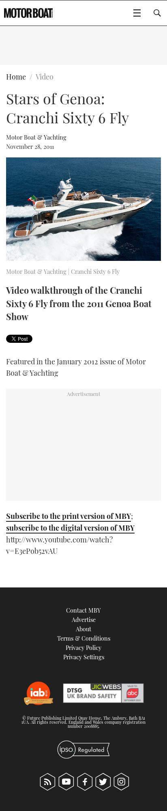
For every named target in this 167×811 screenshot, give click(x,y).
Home (16, 77)
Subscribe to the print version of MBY (68, 516)
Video (45, 77)
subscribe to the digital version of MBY (70, 528)
